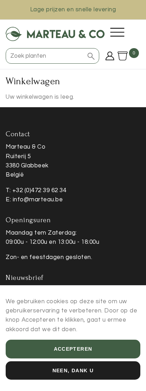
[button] (91, 56)
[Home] (55, 34)
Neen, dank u (73, 370)
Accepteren (73, 349)
